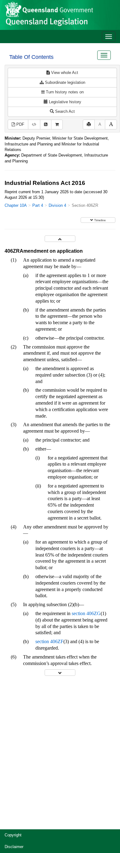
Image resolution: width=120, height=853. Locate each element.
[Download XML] (34, 125)
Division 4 (57, 205)
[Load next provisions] (60, 672)
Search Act (64, 111)
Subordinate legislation (64, 82)
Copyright (13, 835)
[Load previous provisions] (60, 238)
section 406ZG (86, 613)
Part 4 (37, 205)
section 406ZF (49, 641)
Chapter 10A (16, 205)
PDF (19, 124)
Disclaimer (14, 846)
